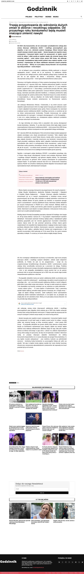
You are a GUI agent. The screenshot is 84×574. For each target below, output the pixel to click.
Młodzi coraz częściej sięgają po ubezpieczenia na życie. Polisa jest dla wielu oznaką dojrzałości (17, 428)
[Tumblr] (80, 1)
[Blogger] (68, 1)
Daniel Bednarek (16, 36)
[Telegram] (78, 1)
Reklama (53, 572)
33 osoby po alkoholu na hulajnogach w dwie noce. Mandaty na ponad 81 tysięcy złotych (17, 406)
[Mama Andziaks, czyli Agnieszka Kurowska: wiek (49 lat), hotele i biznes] (42, 511)
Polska (29, 17)
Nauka (56, 17)
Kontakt (50, 572)
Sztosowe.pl (71, 572)
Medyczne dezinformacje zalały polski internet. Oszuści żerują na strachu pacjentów (33, 428)
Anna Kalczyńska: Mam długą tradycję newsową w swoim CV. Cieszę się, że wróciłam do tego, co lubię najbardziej (17, 449)
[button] (81, 16)
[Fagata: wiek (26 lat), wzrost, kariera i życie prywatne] (64, 511)
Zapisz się (42, 492)
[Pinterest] (74, 1)
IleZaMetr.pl (81, 572)
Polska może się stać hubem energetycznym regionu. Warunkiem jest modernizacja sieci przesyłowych (67, 406)
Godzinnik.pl (11, 22)
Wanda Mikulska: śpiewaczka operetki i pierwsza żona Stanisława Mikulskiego (19, 522)
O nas (46, 572)
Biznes (48, 17)
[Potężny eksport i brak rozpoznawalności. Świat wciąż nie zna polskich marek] (34, 439)
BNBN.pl (76, 572)
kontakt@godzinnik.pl (38, 567)
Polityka (39, 17)
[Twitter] (82, 1)
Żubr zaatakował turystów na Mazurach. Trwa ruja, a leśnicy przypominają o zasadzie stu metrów (33, 406)
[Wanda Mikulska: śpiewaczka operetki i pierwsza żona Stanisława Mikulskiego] (20, 511)
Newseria (22, 351)
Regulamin (58, 572)
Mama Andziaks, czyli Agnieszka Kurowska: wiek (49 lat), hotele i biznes (40, 522)
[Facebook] (70, 1)
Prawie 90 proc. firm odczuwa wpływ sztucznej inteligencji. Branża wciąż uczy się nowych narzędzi (50, 428)
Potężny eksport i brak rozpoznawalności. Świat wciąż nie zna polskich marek (34, 448)
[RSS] (76, 1)
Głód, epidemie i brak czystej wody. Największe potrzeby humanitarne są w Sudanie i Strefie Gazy (66, 428)
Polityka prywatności (64, 572)
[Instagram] (72, 1)
